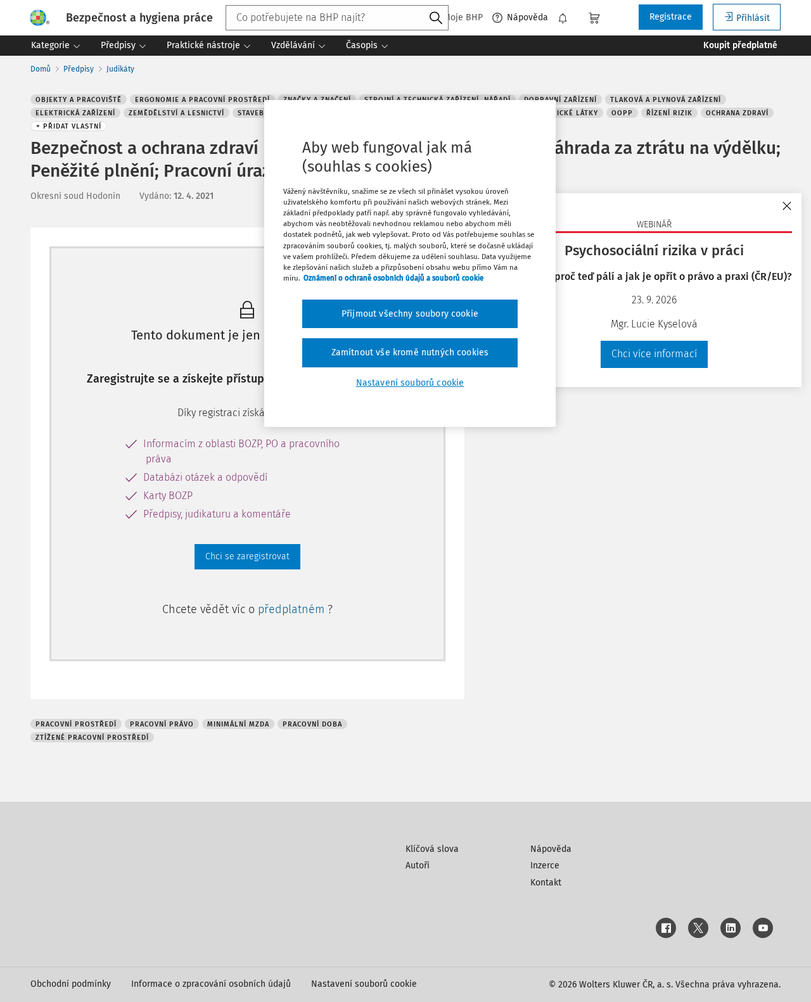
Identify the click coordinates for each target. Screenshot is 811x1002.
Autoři (418, 865)
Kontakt (545, 882)
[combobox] (337, 17)
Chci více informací (654, 354)
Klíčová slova (432, 849)
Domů (40, 69)
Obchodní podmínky (70, 984)
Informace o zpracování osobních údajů (211, 984)
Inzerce (544, 865)
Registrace (670, 16)
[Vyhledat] (436, 18)
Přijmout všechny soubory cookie (410, 313)
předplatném (293, 609)
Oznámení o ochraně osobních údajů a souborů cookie (393, 278)
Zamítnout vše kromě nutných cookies (410, 352)
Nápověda (527, 18)
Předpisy (78, 69)
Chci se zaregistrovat (247, 556)
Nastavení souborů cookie (364, 984)
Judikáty (120, 69)
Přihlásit (753, 18)
